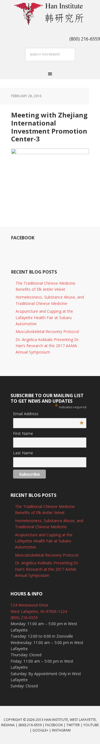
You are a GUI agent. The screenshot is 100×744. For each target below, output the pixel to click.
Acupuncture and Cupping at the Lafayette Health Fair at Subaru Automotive (44, 317)
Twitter (73, 725)
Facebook (22, 238)
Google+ (40, 730)
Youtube (91, 725)
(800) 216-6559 (24, 617)
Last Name (23, 452)
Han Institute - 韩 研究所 (50, 14)
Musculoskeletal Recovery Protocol (47, 331)
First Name (23, 433)
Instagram (61, 730)
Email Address (48, 414)
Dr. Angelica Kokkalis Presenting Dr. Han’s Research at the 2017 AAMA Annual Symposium (47, 346)
